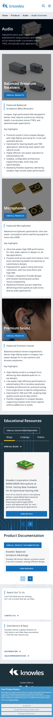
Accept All (26, 706)
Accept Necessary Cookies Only (26, 710)
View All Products (15, 95)
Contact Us (10, 615)
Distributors (11, 651)
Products (15, 15)
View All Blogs (11, 446)
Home (5, 15)
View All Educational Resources (22, 430)
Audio (25, 15)
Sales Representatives (15, 656)
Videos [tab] (40, 437)
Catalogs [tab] (24, 437)
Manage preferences (26, 714)
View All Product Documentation (22, 545)
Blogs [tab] (9, 437)
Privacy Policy (13, 700)
